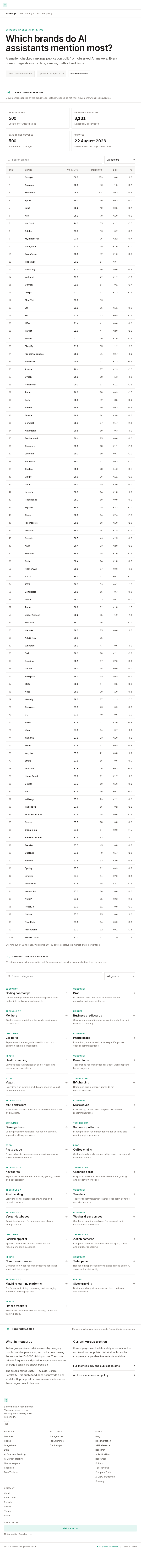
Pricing (7, 1441)
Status (7, 1515)
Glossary (99, 1481)
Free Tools (9, 1472)
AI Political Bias (103, 1454)
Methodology (27, 13)
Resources (100, 1458)
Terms (7, 1511)
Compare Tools (103, 1472)
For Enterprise (57, 1441)
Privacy (8, 1506)
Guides (99, 1463)
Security (8, 1502)
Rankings (11, 13)
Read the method (79, 73)
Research (100, 1450)
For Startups (56, 1445)
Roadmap (9, 1467)
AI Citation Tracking (14, 1458)
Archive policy (44, 13)
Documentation (103, 1441)
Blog (97, 1436)
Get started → (70, 1528)
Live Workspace (12, 1463)
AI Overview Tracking (15, 1454)
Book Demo (10, 1497)
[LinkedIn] (6, 1423)
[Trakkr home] (5, 5)
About (7, 1493)
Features (8, 1436)
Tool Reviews (102, 1467)
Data (6, 1450)
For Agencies (56, 1436)
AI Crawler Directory (105, 1476)
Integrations (10, 1445)
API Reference (102, 1445)
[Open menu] (135, 5)
